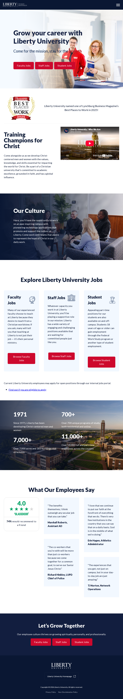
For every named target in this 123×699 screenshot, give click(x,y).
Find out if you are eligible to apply (27, 389)
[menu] (117, 4)
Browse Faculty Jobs (21, 358)
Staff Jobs (44, 65)
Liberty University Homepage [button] (59, 676)
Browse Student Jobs (101, 362)
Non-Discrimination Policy (67, 692)
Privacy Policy (51, 692)
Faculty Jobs (24, 65)
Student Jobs (65, 65)
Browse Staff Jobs (61, 356)
